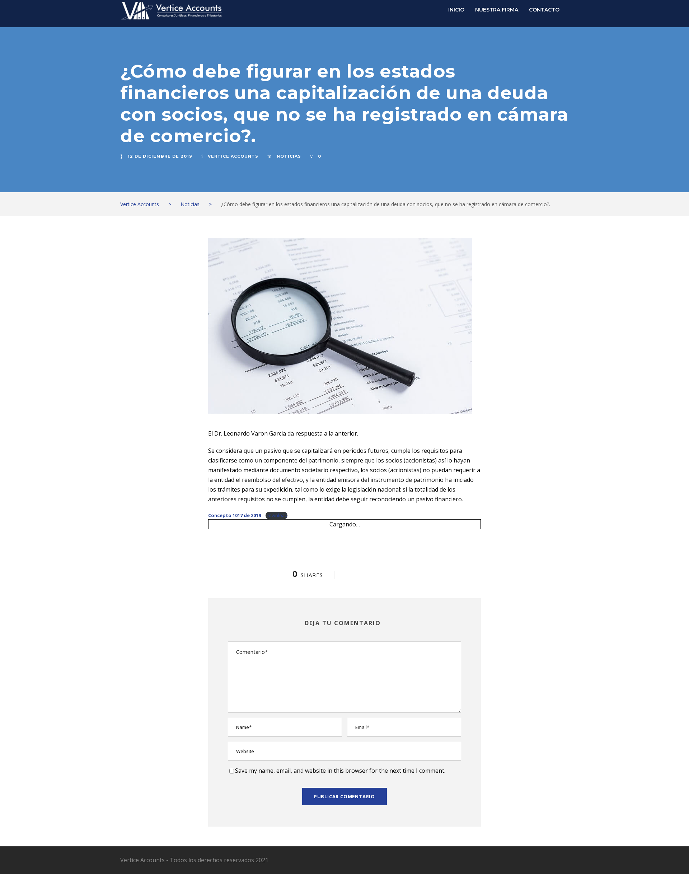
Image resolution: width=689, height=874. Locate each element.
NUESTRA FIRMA (496, 9)
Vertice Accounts (233, 156)
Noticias (289, 156)
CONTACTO (544, 9)
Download (276, 515)
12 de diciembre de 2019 (160, 156)
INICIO (456, 9)
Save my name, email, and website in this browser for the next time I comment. (340, 771)
